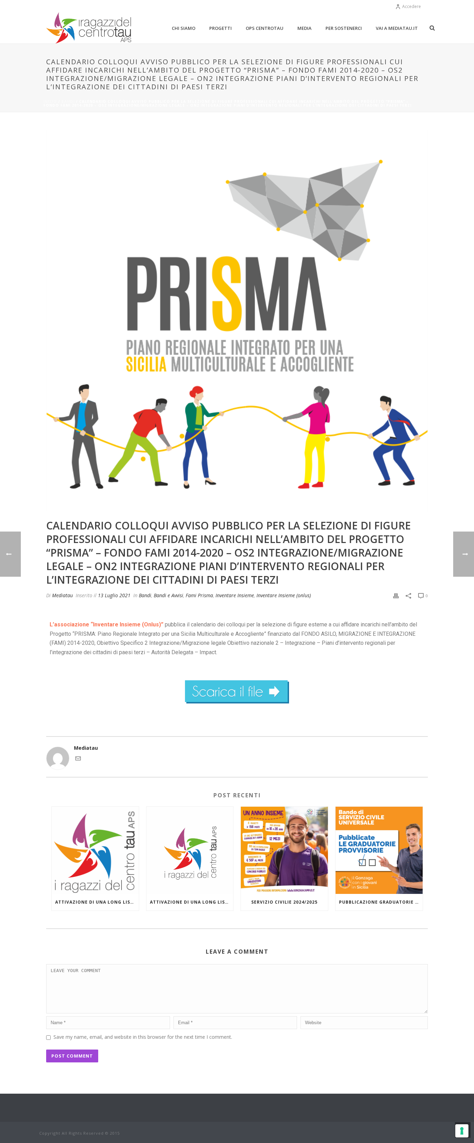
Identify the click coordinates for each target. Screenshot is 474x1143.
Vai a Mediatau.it (397, 28)
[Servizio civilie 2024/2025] (284, 850)
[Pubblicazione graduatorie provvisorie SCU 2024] (379, 850)
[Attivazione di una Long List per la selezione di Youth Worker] (190, 850)
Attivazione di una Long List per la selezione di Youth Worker (192, 902)
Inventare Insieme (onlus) (283, 595)
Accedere (411, 6)
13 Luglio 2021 (114, 595)
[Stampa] (396, 595)
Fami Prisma (199, 595)
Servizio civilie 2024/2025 (284, 902)
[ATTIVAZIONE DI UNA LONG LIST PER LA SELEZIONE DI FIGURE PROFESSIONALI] (95, 850)
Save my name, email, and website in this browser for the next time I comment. (142, 1037)
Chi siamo (183, 28)
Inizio (50, 101)
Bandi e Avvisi (168, 595)
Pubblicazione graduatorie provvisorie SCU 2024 (381, 902)
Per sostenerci (343, 28)
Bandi (68, 101)
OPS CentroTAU (264, 28)
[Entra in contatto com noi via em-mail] (78, 759)
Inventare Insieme (234, 595)
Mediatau (62, 595)
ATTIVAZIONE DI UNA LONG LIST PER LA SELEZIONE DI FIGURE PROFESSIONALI (97, 902)
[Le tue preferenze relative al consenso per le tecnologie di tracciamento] (461, 1130)
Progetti (220, 28)
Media (304, 28)
